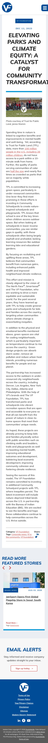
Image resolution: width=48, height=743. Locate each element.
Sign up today (23, 668)
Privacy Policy (24, 699)
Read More (11, 623)
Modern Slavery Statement (24, 715)
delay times (40, 732)
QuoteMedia (30, 729)
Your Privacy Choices (24, 703)
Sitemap (24, 711)
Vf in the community (19, 535)
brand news (14, 625)
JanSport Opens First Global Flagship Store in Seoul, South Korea (23, 600)
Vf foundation (27, 537)
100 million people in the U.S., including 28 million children (23, 152)
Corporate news (19, 534)
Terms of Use (24, 695)
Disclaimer (24, 707)
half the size (17, 171)
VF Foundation (22, 531)
